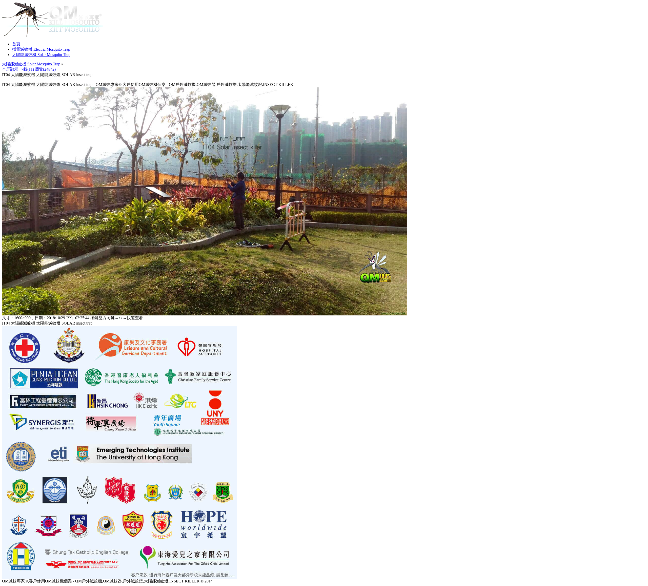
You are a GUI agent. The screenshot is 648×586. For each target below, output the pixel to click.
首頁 (16, 44)
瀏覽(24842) (45, 69)
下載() (26, 69)
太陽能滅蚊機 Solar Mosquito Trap (41, 54)
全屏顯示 (10, 69)
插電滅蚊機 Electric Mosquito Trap (41, 49)
